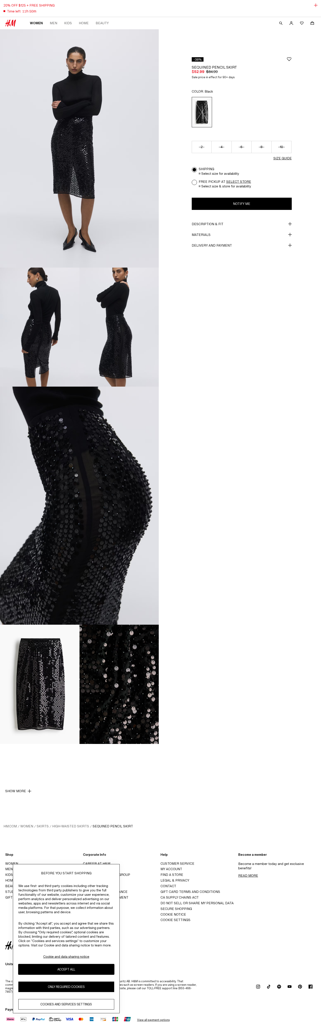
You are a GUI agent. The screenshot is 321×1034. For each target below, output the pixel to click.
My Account (171, 869)
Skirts (43, 826)
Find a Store (171, 875)
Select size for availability (220, 173)
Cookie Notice (173, 914)
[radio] (202, 112)
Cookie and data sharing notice (66, 956)
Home (84, 23)
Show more (15, 791)
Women (36, 23)
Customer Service (177, 863)
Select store (238, 181)
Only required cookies (66, 987)
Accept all (66, 969)
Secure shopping (176, 909)
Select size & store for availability (226, 186)
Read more (248, 875)
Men (53, 23)
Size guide (282, 158)
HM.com (10, 826)
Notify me (241, 204)
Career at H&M (96, 863)
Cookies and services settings (66, 1004)
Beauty (102, 23)
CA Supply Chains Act (179, 897)
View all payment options (153, 1020)
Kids (68, 23)
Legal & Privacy (174, 880)
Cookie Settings (175, 920)
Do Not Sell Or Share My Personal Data (197, 903)
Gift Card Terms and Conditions (190, 892)
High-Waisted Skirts (70, 826)
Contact (168, 886)
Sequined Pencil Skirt (113, 826)
